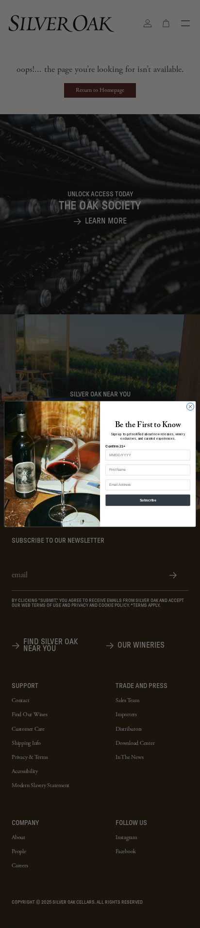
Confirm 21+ (115, 446)
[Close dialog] (190, 406)
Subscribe (148, 500)
